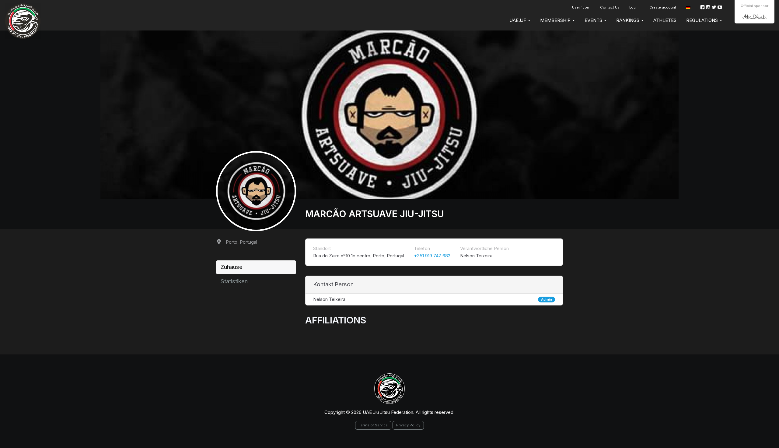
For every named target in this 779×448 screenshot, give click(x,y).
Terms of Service (373, 425)
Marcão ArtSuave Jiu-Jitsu (374, 213)
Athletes (664, 20)
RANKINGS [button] (628, 20)
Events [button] (594, 20)
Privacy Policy (408, 425)
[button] (688, 7)
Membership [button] (556, 20)
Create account (662, 7)
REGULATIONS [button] (702, 20)
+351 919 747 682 (432, 256)
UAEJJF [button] (518, 20)
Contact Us (610, 7)
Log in (634, 7)
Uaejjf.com (581, 7)
